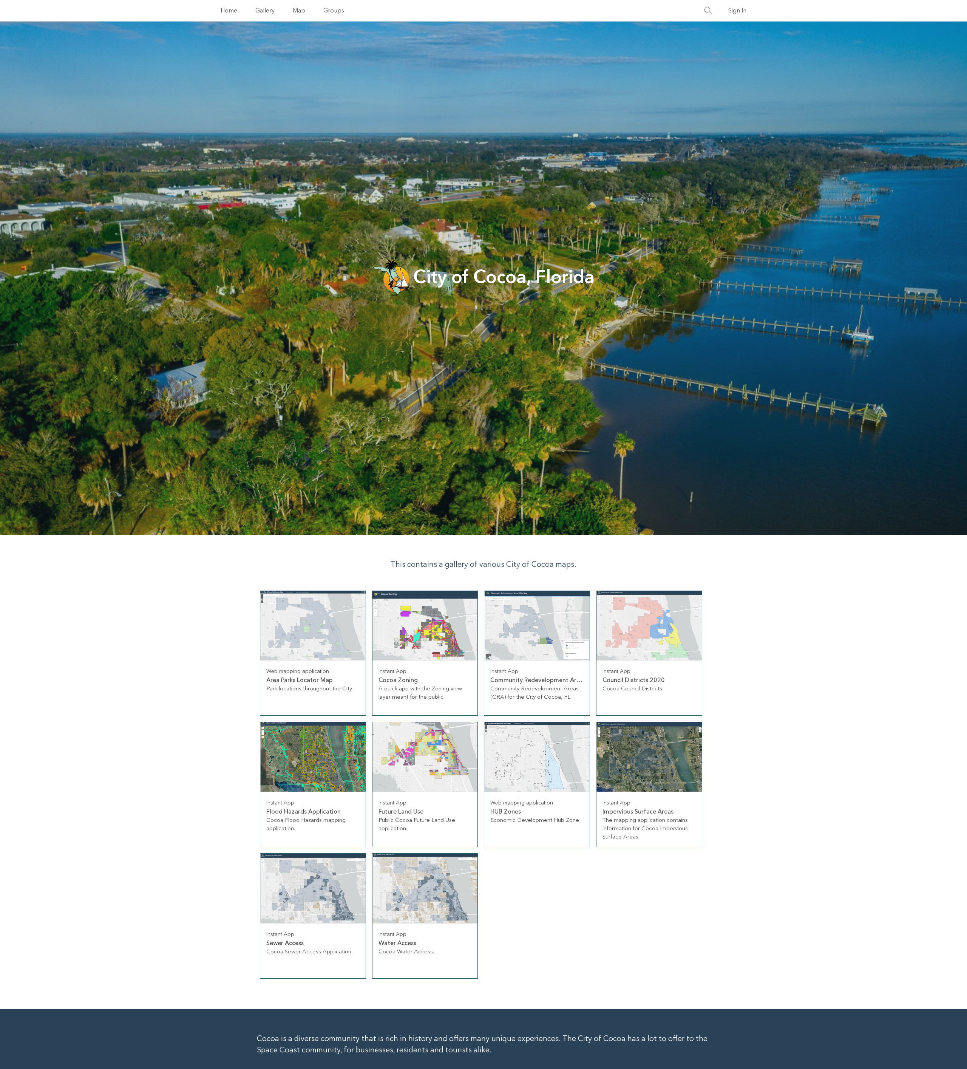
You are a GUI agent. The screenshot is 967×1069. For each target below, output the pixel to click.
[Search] (708, 10)
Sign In (737, 10)
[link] (313, 653)
